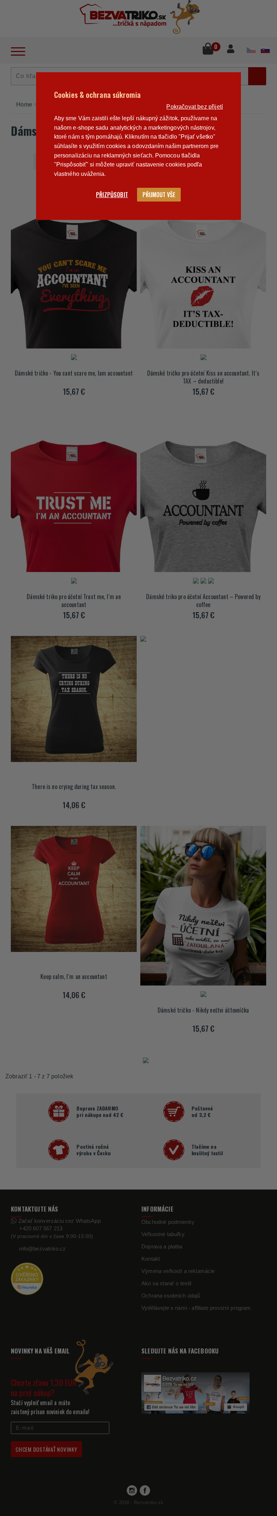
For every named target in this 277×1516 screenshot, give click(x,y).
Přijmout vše (158, 194)
